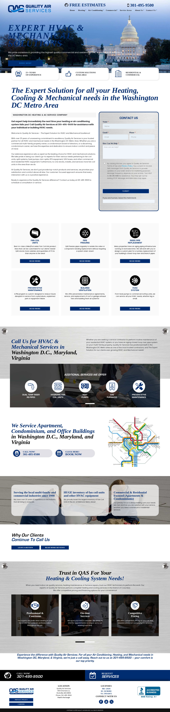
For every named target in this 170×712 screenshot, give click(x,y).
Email (106, 133)
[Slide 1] (80, 403)
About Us (139, 10)
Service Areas (126, 10)
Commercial (111, 10)
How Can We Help (111, 143)
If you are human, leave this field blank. (119, 198)
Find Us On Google (64, 697)
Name (106, 122)
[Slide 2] (90, 403)
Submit (125, 191)
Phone (132, 133)
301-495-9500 (141, 5)
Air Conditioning (95, 10)
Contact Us (151, 10)
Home (72, 10)
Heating (81, 10)
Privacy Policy (127, 166)
